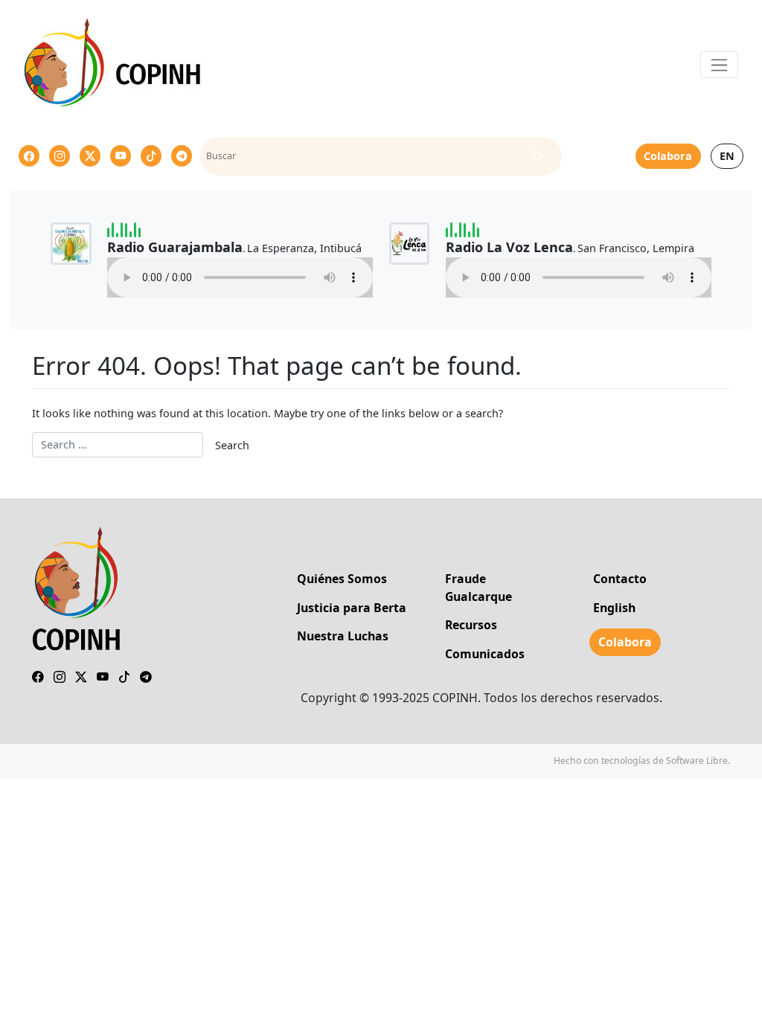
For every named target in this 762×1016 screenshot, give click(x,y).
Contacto (620, 578)
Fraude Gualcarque (478, 587)
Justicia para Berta (351, 607)
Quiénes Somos (342, 578)
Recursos (471, 625)
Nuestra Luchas (342, 636)
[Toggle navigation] (719, 64)
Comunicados (485, 654)
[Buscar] (536, 156)
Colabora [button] (668, 156)
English (614, 607)
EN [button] (727, 156)
